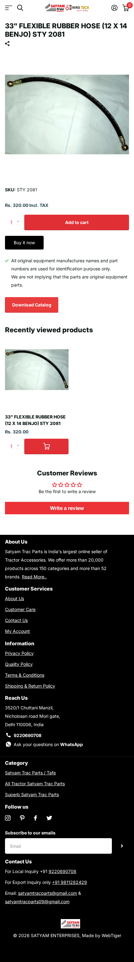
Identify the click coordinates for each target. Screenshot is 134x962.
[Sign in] (114, 7)
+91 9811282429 (69, 882)
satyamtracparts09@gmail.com (37, 901)
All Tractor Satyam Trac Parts (35, 783)
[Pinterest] (22, 818)
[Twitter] (49, 818)
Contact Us (16, 620)
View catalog (8, 8)
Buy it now (24, 242)
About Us (14, 598)
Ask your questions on (48, 744)
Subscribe (122, 846)
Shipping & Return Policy (30, 686)
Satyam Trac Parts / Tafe (30, 772)
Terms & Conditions (24, 675)
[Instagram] (8, 818)
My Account (17, 631)
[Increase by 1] (19, 217)
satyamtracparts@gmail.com (47, 893)
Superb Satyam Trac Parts (32, 794)
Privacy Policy (19, 653)
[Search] (20, 8)
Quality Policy (19, 664)
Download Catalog (31, 304)
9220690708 (27, 735)
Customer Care (20, 609)
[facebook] (35, 817)
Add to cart (77, 222)
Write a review (67, 508)
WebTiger (111, 935)
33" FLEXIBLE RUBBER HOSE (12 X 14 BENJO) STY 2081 (35, 420)
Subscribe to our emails (30, 832)
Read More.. (34, 576)
